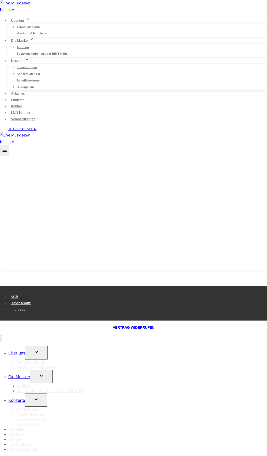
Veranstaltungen (23, 119)
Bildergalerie (26, 87)
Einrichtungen (27, 67)
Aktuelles (18, 93)
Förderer (17, 99)
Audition (23, 47)
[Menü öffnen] (4, 150)
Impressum (19, 309)
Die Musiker (19, 377)
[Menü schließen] (1, 339)
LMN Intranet (20, 112)
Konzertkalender (28, 73)
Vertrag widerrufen (133, 327)
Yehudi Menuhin (28, 27)
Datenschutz (21, 303)
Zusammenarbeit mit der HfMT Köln (42, 53)
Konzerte (16, 400)
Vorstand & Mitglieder (32, 33)
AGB (14, 297)
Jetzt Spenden (22, 129)
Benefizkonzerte (28, 80)
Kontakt (16, 106)
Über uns (16, 353)
